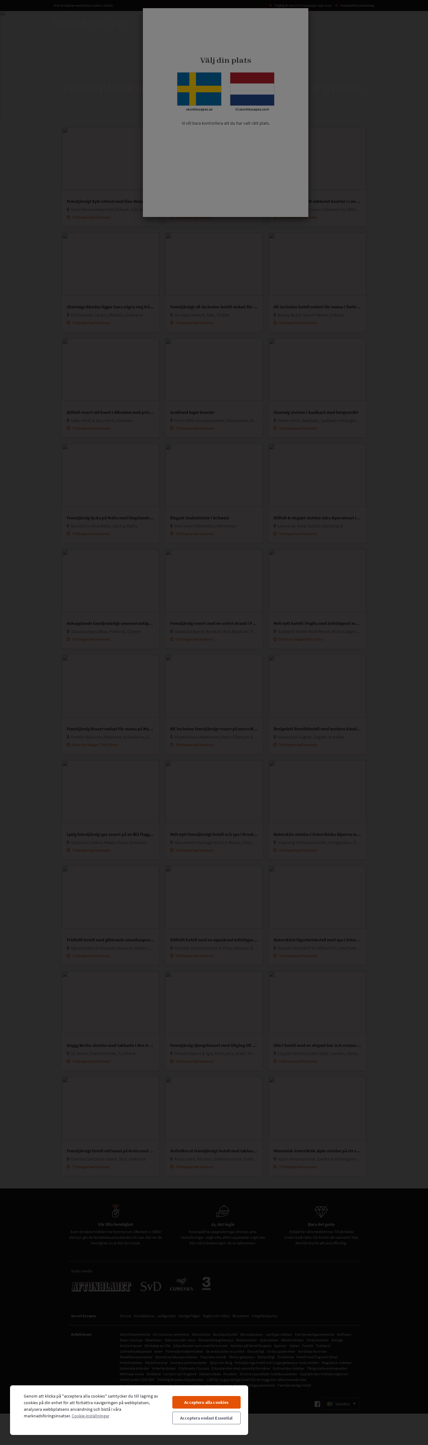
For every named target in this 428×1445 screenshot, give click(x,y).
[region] (129, 1410)
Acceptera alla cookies (206, 1402)
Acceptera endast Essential (206, 1418)
